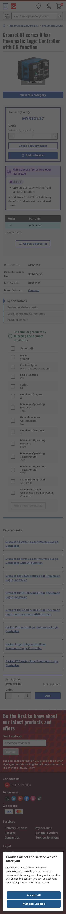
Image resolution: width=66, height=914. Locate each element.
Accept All (34, 895)
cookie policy (17, 882)
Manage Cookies (34, 904)
